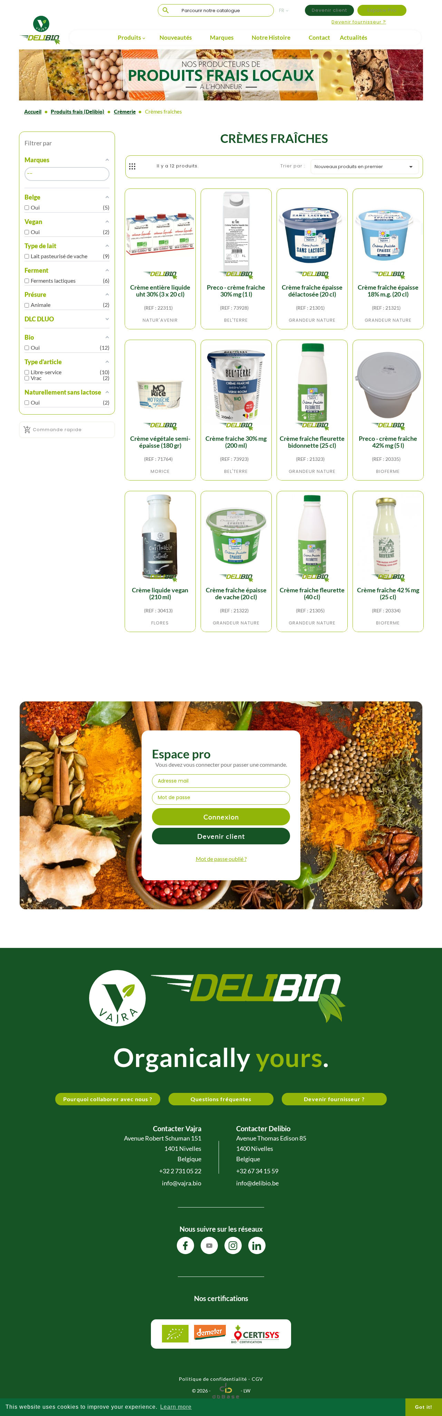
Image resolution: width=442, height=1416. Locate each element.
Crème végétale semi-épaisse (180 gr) (160, 442)
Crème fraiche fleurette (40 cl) (312, 593)
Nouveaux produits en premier (365, 167)
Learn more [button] (176, 1407)
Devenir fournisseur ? (359, 22)
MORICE (160, 471)
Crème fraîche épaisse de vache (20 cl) (236, 593)
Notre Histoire (271, 37)
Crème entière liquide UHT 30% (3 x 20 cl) (160, 291)
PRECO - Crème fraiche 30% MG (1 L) (236, 291)
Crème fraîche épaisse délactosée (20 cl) (312, 291)
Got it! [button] (423, 1407)
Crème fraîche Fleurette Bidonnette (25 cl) (312, 442)
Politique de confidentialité (213, 1379)
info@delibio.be (257, 1183)
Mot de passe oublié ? (221, 858)
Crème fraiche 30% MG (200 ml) (236, 442)
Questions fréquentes (221, 1099)
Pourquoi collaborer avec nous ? (107, 1099)
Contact (319, 37)
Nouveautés (176, 37)
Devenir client (329, 10)
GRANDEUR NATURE (312, 320)
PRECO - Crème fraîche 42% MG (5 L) (388, 442)
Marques (221, 37)
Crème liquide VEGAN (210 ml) (160, 593)
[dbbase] (226, 1391)
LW (246, 1391)
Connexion (221, 817)
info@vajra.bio (181, 1183)
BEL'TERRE (236, 320)
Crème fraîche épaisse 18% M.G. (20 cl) (388, 291)
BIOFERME (388, 471)
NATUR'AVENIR (160, 320)
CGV (257, 1379)
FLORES (160, 623)
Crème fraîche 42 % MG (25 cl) (388, 593)
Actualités (353, 37)
